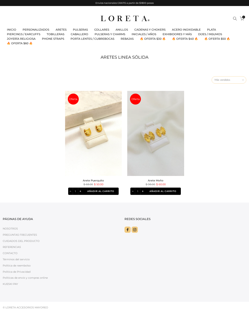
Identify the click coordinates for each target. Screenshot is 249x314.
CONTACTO (10, 253)
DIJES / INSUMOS (210, 34)
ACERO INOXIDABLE (186, 29)
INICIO (11, 29)
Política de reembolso (17, 265)
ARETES (61, 29)
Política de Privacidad (16, 271)
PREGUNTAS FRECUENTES (20, 234)
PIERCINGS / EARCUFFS (23, 34)
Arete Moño (155, 180)
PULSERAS (80, 29)
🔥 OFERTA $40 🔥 (185, 38)
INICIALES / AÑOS (144, 34)
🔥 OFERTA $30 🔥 (153, 38)
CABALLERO (79, 34)
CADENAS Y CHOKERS (150, 29)
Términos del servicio (16, 259)
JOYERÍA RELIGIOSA (21, 38)
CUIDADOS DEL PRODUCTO (21, 241)
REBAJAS (127, 38)
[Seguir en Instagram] (135, 230)
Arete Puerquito (93, 180)
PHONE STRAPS (53, 38)
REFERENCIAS (12, 247)
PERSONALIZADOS (36, 29)
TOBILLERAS (55, 34)
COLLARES (101, 29)
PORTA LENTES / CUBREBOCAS (92, 38)
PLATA (211, 29)
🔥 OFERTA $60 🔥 (20, 43)
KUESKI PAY (10, 284)
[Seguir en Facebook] (127, 230)
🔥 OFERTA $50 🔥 (217, 38)
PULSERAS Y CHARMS (110, 34)
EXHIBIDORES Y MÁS (177, 34)
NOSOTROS (10, 228)
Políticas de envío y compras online (25, 277)
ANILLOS (122, 29)
